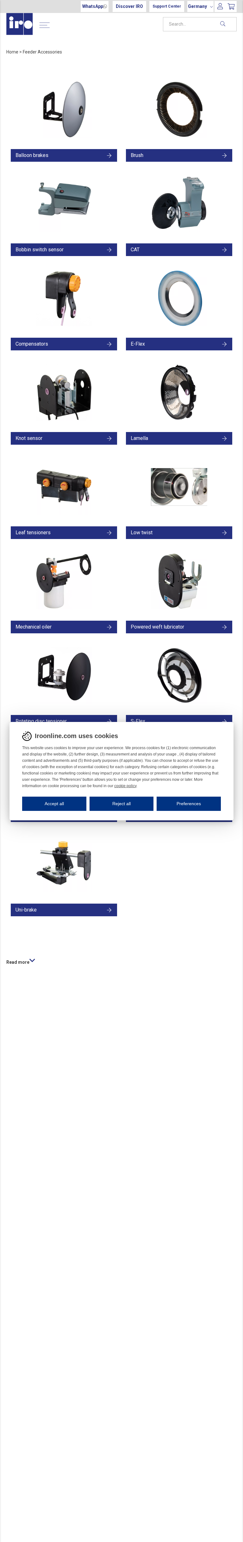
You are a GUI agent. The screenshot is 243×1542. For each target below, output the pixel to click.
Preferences (189, 803)
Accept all (54, 803)
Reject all (121, 803)
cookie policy (125, 786)
